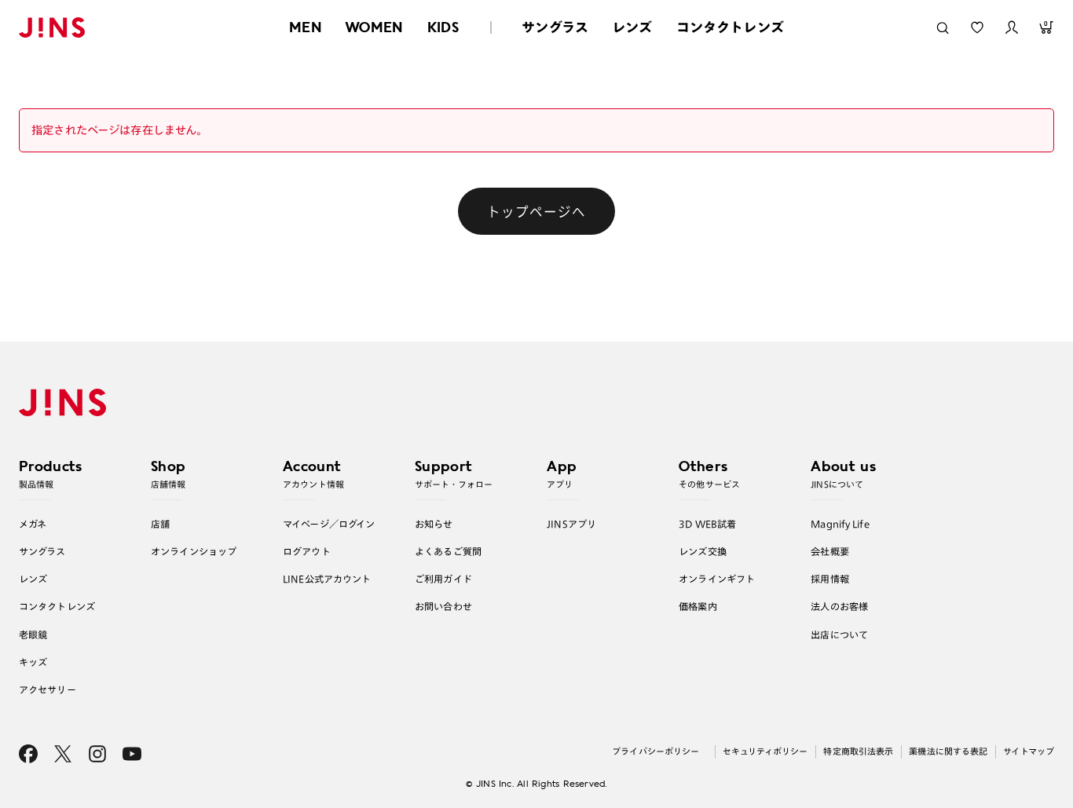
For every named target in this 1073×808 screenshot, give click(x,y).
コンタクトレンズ (730, 27)
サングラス (555, 27)
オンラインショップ (193, 551)
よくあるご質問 (448, 551)
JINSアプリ (571, 523)
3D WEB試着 (707, 523)
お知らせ (434, 523)
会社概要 (830, 551)
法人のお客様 (839, 606)
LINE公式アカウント (327, 578)
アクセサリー (47, 689)
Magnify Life (840, 523)
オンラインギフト (717, 578)
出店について (839, 634)
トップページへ (536, 211)
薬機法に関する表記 (948, 751)
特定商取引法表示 (858, 751)
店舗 (160, 523)
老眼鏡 (33, 634)
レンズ (632, 27)
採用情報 (830, 578)
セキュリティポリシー (765, 751)
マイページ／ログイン (329, 523)
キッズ (33, 662)
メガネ (32, 523)
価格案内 (698, 606)
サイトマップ (1028, 751)
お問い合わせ (443, 606)
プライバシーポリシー (655, 751)
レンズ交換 (703, 551)
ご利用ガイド (443, 578)
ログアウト (307, 551)
